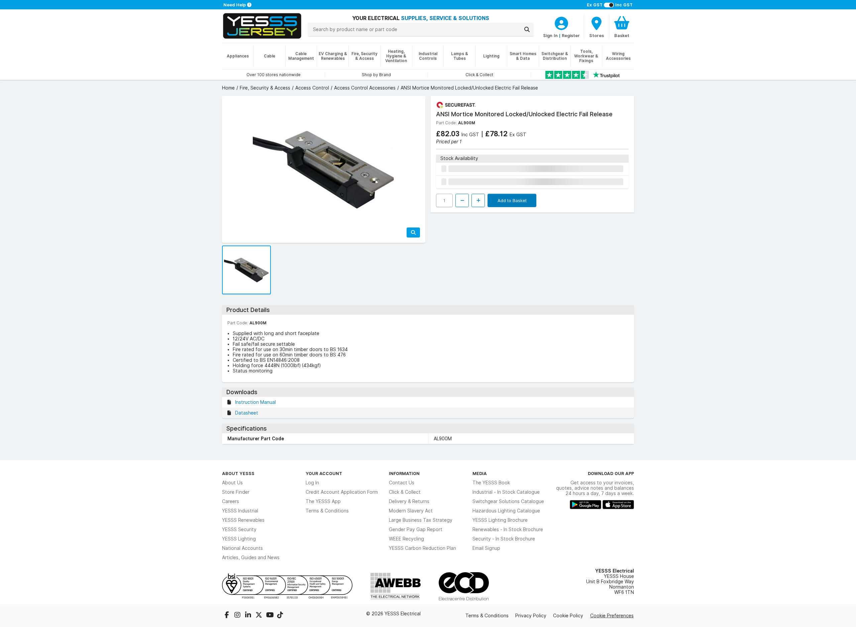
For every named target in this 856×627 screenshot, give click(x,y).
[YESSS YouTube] (270, 615)
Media (479, 473)
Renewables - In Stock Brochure (507, 529)
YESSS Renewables (243, 520)
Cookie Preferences (612, 615)
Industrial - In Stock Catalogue (506, 492)
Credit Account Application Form (342, 492)
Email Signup (486, 548)
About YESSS (238, 473)
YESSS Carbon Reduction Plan (422, 548)
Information (404, 473)
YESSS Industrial (240, 510)
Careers (230, 501)
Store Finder (235, 492)
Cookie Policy (568, 615)
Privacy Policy (530, 615)
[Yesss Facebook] (227, 615)
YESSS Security (239, 529)
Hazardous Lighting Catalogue (506, 510)
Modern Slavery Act (411, 510)
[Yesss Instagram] (238, 615)
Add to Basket (512, 200)
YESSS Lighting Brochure (500, 520)
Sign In (550, 35)
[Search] (527, 29)
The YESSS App (323, 501)
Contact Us (401, 482)
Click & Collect (405, 492)
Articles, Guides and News (251, 557)
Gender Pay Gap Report (415, 529)
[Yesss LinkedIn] (248, 615)
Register (571, 35)
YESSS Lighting (239, 538)
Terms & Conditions (327, 510)
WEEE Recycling (406, 538)
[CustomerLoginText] (561, 22)
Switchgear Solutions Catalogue (508, 501)
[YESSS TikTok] (280, 615)
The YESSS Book (491, 482)
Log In (312, 482)
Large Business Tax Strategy (420, 520)
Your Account (324, 473)
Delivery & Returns (409, 501)
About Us (232, 482)
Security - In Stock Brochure (503, 538)
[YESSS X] (259, 615)
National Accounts (242, 548)
